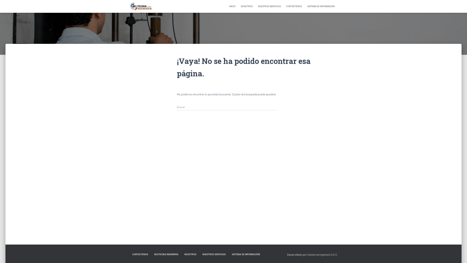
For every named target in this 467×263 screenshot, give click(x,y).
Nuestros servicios (214, 254)
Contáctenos (294, 6)
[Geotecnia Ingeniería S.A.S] (141, 6)
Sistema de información (321, 6)
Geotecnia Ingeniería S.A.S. (322, 254)
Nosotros (247, 6)
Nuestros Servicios (269, 6)
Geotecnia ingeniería (166, 254)
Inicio (232, 6)
